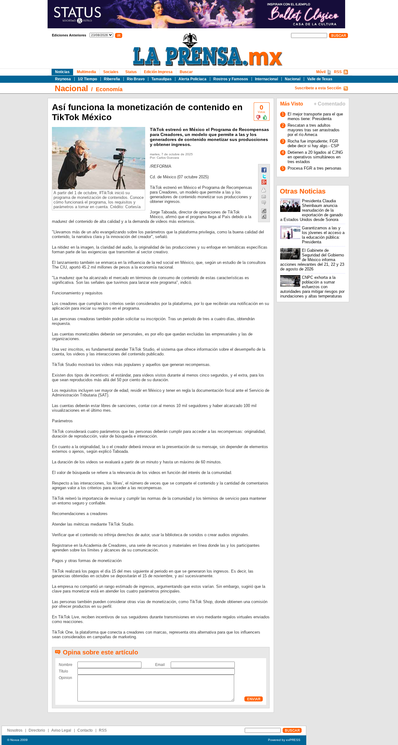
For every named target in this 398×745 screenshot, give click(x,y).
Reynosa (63, 79)
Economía (109, 89)
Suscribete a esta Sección (318, 88)
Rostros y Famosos (230, 79)
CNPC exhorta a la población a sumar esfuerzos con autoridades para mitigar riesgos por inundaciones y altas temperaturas (312, 286)
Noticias (62, 72)
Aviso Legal (61, 730)
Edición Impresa (158, 72)
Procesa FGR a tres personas (314, 168)
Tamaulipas (161, 79)
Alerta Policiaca (192, 79)
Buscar (186, 72)
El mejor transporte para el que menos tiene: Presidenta (315, 116)
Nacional (292, 79)
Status (131, 72)
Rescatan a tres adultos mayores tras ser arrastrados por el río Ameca (314, 130)
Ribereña (112, 79)
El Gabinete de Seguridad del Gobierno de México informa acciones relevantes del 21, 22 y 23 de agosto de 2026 (312, 259)
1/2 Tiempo (87, 79)
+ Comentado (329, 103)
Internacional (266, 79)
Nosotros (14, 730)
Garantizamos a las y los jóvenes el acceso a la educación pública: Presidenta (323, 235)
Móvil (321, 72)
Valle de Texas (319, 79)
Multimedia (86, 72)
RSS (338, 72)
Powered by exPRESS (284, 740)
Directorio (37, 730)
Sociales (110, 72)
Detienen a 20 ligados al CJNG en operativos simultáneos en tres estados (315, 157)
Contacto (85, 730)
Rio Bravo (136, 79)
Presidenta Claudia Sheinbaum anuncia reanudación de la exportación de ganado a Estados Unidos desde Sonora (311, 210)
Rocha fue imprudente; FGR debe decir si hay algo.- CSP (313, 143)
